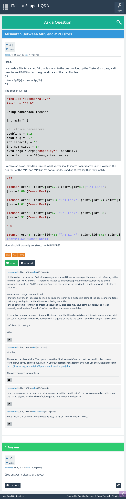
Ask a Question (57, 22)
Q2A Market (117, 496)
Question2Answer (86, 496)
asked (7, 55)
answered (9, 468)
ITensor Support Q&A (30, 5)
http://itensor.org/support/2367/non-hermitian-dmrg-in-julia (39, 366)
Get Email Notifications (13, 496)
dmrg (22, 255)
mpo (8, 255)
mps (14, 255)
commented (12, 272)
